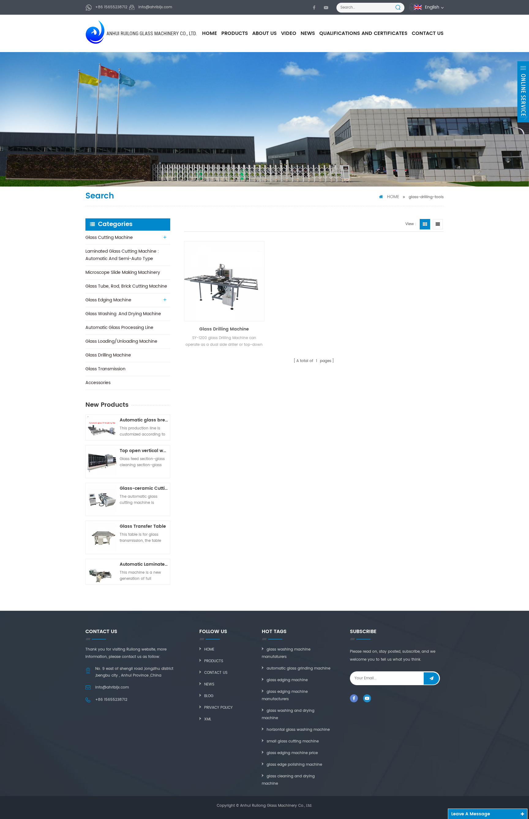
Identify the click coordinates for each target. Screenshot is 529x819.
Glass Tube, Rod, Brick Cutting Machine (126, 286)
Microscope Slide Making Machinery (122, 272)
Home (209, 33)
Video (288, 33)
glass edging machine (287, 680)
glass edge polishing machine (294, 765)
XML (207, 719)
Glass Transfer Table (143, 526)
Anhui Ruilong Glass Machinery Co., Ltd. (152, 33)
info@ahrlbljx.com (155, 7)
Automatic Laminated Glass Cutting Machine (144, 564)
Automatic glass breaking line (144, 420)
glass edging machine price (292, 753)
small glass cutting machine (293, 741)
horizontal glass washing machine (298, 730)
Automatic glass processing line (119, 327)
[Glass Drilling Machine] (224, 281)
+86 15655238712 (111, 7)
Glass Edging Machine (108, 300)
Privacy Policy (218, 708)
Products (234, 33)
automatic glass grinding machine (298, 668)
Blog (208, 696)
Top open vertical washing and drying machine (144, 450)
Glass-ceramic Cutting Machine (144, 488)
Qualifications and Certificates (363, 33)
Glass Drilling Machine (108, 355)
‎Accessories (98, 382)
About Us (264, 33)
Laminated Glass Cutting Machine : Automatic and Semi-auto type (122, 255)
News (308, 33)
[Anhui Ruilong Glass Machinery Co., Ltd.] (95, 32)
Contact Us (428, 33)
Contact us (215, 673)
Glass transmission (105, 368)
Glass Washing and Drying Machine (123, 313)
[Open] (523, 92)
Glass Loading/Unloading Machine (121, 341)
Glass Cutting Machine (109, 237)
